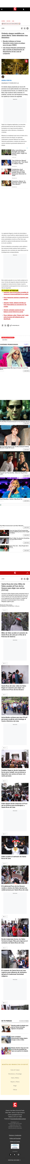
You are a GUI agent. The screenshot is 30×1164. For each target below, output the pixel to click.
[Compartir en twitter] (25, 28)
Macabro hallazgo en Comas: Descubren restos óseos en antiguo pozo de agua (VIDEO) (14, 43)
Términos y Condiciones (15, 1077)
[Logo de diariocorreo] (15, 9)
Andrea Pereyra (6, 80)
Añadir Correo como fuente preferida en (11, 23)
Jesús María (4, 296)
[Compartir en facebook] (22, 28)
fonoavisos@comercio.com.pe (18, 1060)
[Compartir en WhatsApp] (27, 28)
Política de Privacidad (15, 1080)
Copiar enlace (15, 282)
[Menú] (2, 9)
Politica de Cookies (15, 1083)
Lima (2, 28)
